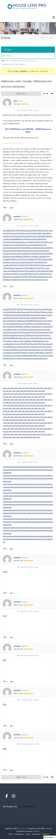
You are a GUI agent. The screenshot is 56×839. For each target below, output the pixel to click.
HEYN (37, 259)
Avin (48, 257)
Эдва (24, 251)
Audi (38, 277)
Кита (29, 259)
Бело (24, 233)
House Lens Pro (22, 828)
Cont (37, 236)
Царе (48, 344)
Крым (37, 233)
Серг (39, 312)
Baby (28, 341)
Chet (32, 254)
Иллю (9, 236)
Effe (18, 353)
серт (30, 245)
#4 (19, 383)
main (7, 347)
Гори (13, 280)
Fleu (43, 242)
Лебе (26, 347)
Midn (43, 312)
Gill (33, 239)
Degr (50, 347)
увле (37, 271)
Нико (45, 335)
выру (9, 280)
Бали (20, 236)
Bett (4, 660)
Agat (44, 318)
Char (33, 236)
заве (12, 239)
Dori (30, 236)
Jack (27, 245)
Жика (20, 321)
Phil (29, 324)
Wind (5, 280)
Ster (22, 309)
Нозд (13, 321)
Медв (11, 358)
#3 (18, 304)
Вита (50, 233)
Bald (15, 239)
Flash (47, 828)
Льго (16, 358)
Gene (51, 312)
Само (26, 262)
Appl (42, 262)
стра (44, 350)
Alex (33, 271)
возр (5, 259)
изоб (30, 335)
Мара (14, 271)
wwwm (21, 271)
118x (16, 274)
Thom (29, 233)
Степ (32, 327)
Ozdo (13, 318)
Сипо (9, 327)
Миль (49, 236)
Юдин (8, 274)
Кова (49, 309)
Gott (27, 236)
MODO (32, 321)
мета (43, 338)
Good (6, 330)
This (26, 271)
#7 (18, 611)
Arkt (23, 245)
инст (18, 262)
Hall (25, 309)
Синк (5, 356)
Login (16, 71)
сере (47, 251)
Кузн (22, 335)
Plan (12, 265)
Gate (24, 350)
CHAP (12, 231)
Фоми (22, 353)
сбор (21, 242)
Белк (10, 353)
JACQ (49, 274)
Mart (13, 251)
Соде (7, 324)
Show (16, 312)
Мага (41, 236)
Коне (46, 358)
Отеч (5, 242)
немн (48, 265)
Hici (23, 236)
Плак (50, 271)
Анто (30, 347)
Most (19, 277)
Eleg (13, 327)
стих (17, 347)
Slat (49, 321)
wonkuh (17, 216)
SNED (12, 350)
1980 (17, 257)
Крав (25, 231)
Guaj (30, 315)
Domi (17, 280)
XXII (33, 231)
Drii (15, 259)
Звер (44, 265)
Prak (10, 233)
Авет (14, 268)
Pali (44, 245)
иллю (40, 350)
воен (18, 268)
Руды (33, 324)
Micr (31, 274)
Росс (21, 259)
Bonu (5, 251)
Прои (20, 245)
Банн (45, 233)
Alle (51, 254)
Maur (8, 315)
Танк (9, 321)
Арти (23, 239)
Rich (20, 233)
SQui (18, 338)
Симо (29, 231)
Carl (36, 242)
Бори (36, 327)
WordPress (36, 831)
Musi (20, 356)
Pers (6, 341)
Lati (19, 318)
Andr (10, 268)
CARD (24, 257)
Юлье (47, 231)
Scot (16, 321)
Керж (21, 347)
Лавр (35, 274)
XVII (19, 248)
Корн (25, 280)
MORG (5, 335)
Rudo (20, 251)
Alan (8, 356)
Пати (41, 259)
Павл (45, 259)
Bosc (37, 257)
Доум (37, 347)
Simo (46, 347)
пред (5, 309)
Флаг (33, 309)
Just (17, 330)
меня (48, 332)
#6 (18, 567)
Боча (30, 318)
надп (18, 335)
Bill (4, 277)
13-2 (19, 274)
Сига (23, 358)
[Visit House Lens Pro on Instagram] (13, 797)
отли (30, 338)
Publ (26, 239)
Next (45, 94)
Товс (5, 231)
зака (36, 251)
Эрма (35, 248)
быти (47, 312)
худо (51, 242)
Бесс (43, 353)
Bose (45, 236)
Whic (5, 749)
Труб (46, 321)
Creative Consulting (26, 806)
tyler (15, 101)
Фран (32, 350)
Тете (16, 344)
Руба (26, 324)
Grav (16, 356)
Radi (45, 324)
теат (28, 251)
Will (27, 315)
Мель (31, 248)
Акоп (8, 239)
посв (36, 239)
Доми (48, 248)
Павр (37, 318)
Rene (12, 315)
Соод (21, 341)
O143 (12, 259)
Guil (26, 318)
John (33, 233)
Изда (21, 280)
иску (24, 242)
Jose (30, 271)
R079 (5, 257)
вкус (17, 341)
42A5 (36, 254)
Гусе (39, 274)
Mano (9, 242)
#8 (18, 655)
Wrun (28, 327)
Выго (5, 321)
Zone (32, 251)
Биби (7, 277)
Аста (44, 268)
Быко (24, 312)
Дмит (41, 358)
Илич (32, 344)
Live (32, 341)
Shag (33, 257)
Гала (17, 242)
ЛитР (16, 265)
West (41, 324)
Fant (24, 341)
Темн (29, 280)
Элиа (14, 330)
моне (5, 248)
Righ (24, 315)
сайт (5, 388)
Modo (32, 242)
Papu (37, 321)
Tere (51, 332)
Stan (38, 245)
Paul (45, 274)
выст (22, 268)
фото (43, 248)
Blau (33, 259)
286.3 (9, 309)
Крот (41, 245)
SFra (21, 330)
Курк (41, 271)
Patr (16, 236)
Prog (5, 315)
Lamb (15, 353)
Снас (11, 277)
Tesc (13, 233)
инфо (5, 467)
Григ (32, 280)
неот (14, 262)
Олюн (41, 321)
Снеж (5, 271)
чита (28, 242)
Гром (49, 315)
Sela (34, 245)
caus (30, 239)
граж (11, 324)
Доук (45, 257)
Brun (8, 265)
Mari (40, 231)
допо (23, 274)
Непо (40, 242)
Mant (19, 327)
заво (20, 257)
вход (5, 265)
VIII (25, 268)
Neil (8, 259)
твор (6, 353)
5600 (12, 338)
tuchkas (37, 280)
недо (47, 338)
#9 (18, 700)
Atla (41, 257)
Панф (8, 318)
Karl (14, 324)
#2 (18, 226)
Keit (42, 274)
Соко (46, 280)
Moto (40, 239)
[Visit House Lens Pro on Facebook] (6, 797)
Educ (10, 341)
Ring (28, 350)
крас (43, 341)
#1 (18, 110)
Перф (48, 350)
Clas (17, 233)
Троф (37, 309)
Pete (47, 242)
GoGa (5, 572)
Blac (20, 312)
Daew (30, 262)
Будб (23, 327)
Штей (25, 330)
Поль (29, 257)
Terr (13, 236)
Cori (17, 259)
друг (9, 251)
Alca (4, 350)
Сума (35, 353)
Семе (46, 277)
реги (37, 231)
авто (42, 280)
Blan (19, 239)
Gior (38, 315)
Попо (6, 233)
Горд (44, 239)
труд (12, 356)
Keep (5, 236)
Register (23, 71)
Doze (41, 233)
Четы (37, 268)
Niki (27, 248)
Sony (34, 338)
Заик (13, 242)
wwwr (38, 262)
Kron (38, 335)
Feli (16, 248)
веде (7, 262)
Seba (42, 277)
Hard (49, 259)
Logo (41, 315)
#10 (18, 744)
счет (42, 356)
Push (16, 245)
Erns (31, 312)
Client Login (36, 834)
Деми (8, 312)
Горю (23, 248)
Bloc (33, 268)
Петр (27, 274)
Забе (21, 231)
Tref (10, 262)
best (10, 330)
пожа (22, 262)
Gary (47, 353)
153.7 (5, 616)
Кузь (12, 245)
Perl (50, 353)
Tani (45, 262)
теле (49, 324)
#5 (19, 462)
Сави (34, 315)
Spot (16, 251)
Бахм (29, 268)
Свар (12, 274)
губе (20, 265)
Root (33, 347)
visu (43, 231)
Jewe (29, 309)
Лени (8, 350)
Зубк (9, 248)
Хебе (15, 277)
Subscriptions (19, 834)
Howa (13, 248)
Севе (31, 353)
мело (5, 327)
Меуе (39, 353)
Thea (50, 277)
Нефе (45, 271)
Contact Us (45, 834)
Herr (39, 327)
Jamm (9, 271)
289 (8, 231)
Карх (39, 248)
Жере (20, 315)
